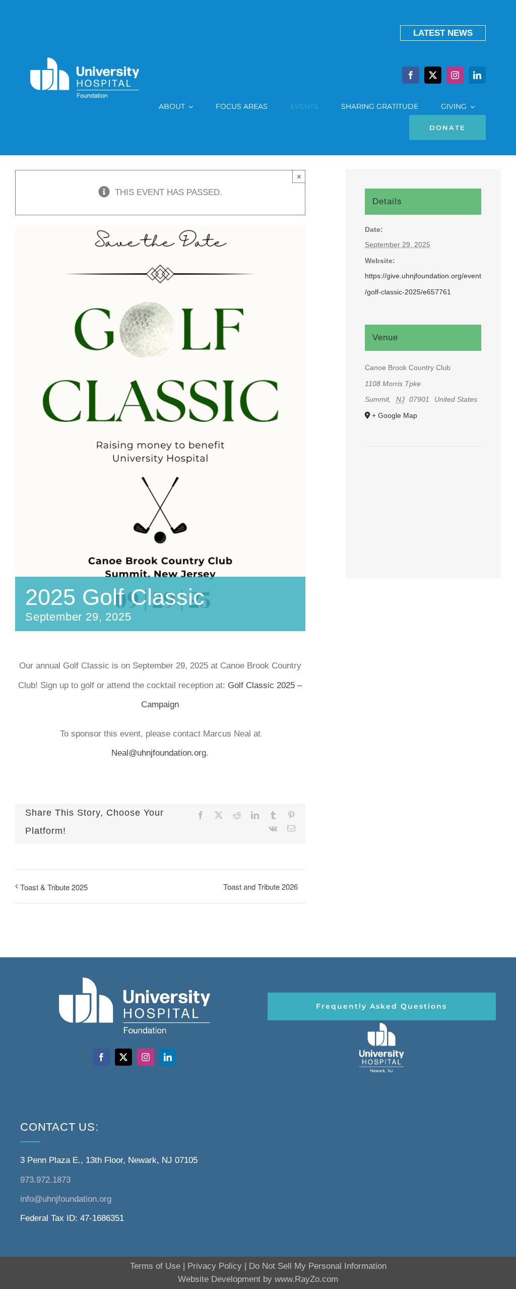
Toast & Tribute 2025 (54, 887)
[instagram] (455, 75)
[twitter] (432, 75)
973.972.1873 (45, 1180)
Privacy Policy (214, 1266)
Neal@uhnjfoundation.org (158, 753)
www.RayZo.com (306, 1279)
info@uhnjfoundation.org (65, 1199)
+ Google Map (394, 415)
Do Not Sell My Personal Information (317, 1266)
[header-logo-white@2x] (381, 1024)
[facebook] (410, 75)
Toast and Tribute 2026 (260, 886)
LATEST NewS (443, 33)
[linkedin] (477, 75)
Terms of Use (155, 1266)
